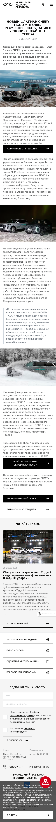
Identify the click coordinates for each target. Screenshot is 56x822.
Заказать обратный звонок (22, 498)
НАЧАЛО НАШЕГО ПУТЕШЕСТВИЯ (22, 149)
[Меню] (51, 4)
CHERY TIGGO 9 (23, 443)
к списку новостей (17, 624)
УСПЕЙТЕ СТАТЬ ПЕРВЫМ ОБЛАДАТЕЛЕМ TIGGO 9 (25, 463)
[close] (54, 614)
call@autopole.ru (41, 767)
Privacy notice (47, 614)
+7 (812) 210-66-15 (16, 767)
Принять (12, 815)
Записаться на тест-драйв (21, 509)
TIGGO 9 (26, 252)
